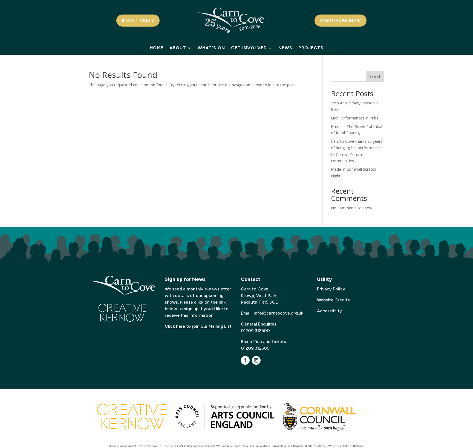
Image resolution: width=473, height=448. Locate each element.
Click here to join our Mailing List (198, 326)
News (285, 48)
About (177, 48)
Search (375, 76)
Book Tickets (138, 20)
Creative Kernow (340, 20)
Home (156, 48)
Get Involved (249, 48)
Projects (311, 48)
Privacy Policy (331, 289)
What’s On (211, 48)
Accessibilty (329, 310)
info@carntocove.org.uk (278, 313)
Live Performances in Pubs (354, 118)
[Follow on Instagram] (256, 360)
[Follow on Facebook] (245, 360)
